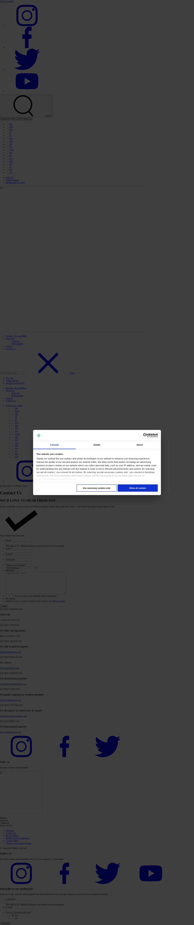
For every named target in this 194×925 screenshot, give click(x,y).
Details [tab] (97, 445)
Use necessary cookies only (96, 488)
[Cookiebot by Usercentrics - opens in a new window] (145, 435)
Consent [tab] (54, 445)
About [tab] (139, 445)
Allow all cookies (137, 488)
